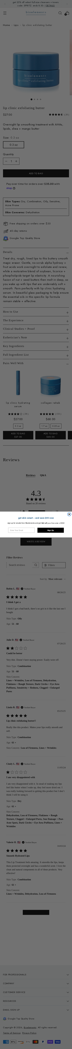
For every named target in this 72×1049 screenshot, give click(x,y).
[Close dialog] (69, 514)
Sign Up (50, 530)
